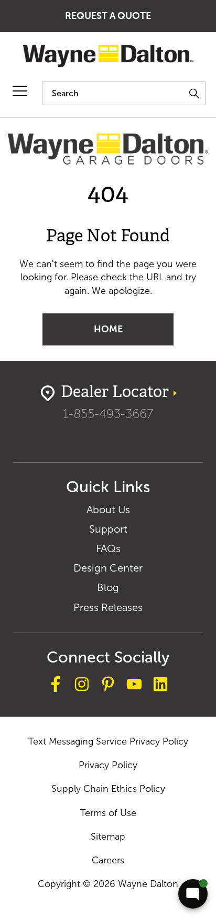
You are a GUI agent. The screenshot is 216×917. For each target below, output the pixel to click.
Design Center (108, 568)
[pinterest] (108, 686)
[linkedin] (160, 686)
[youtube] (134, 686)
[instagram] (82, 686)
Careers (108, 860)
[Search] (194, 93)
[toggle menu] (19, 91)
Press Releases (108, 607)
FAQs (108, 548)
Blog (108, 587)
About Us (108, 509)
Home (108, 329)
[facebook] (55, 686)
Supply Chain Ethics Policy (108, 788)
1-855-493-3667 (108, 413)
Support (108, 529)
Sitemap (108, 836)
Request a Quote (108, 16)
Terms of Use (108, 813)
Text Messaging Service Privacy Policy (108, 741)
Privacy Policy (108, 765)
